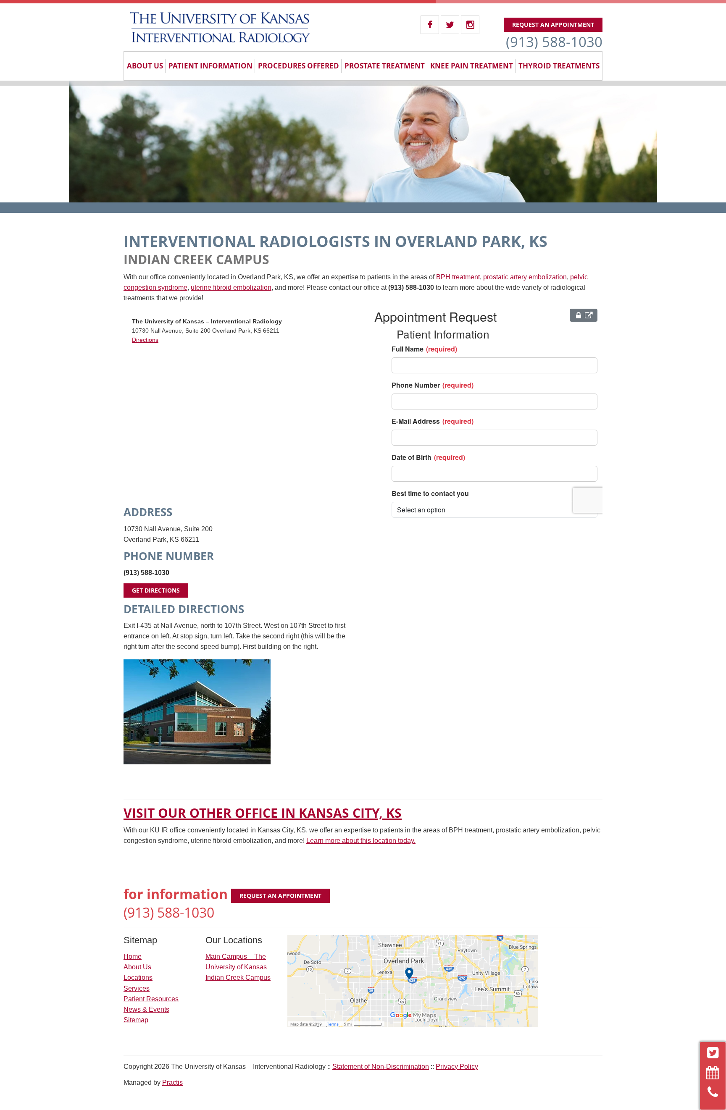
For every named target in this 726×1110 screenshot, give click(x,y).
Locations (138, 977)
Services (137, 988)
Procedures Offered (298, 66)
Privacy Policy (457, 1066)
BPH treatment (458, 277)
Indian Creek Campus (238, 977)
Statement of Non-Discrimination (380, 1066)
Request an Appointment (553, 25)
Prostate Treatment (385, 66)
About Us (145, 66)
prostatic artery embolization (525, 277)
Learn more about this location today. (361, 840)
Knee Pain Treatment (471, 66)
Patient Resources (151, 998)
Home (133, 956)
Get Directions (156, 590)
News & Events (146, 1009)
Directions (145, 339)
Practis (172, 1082)
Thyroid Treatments (559, 66)
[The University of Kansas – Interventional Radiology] (220, 27)
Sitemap (136, 1019)
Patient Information (210, 66)
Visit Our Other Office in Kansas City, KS (263, 812)
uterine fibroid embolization (231, 287)
